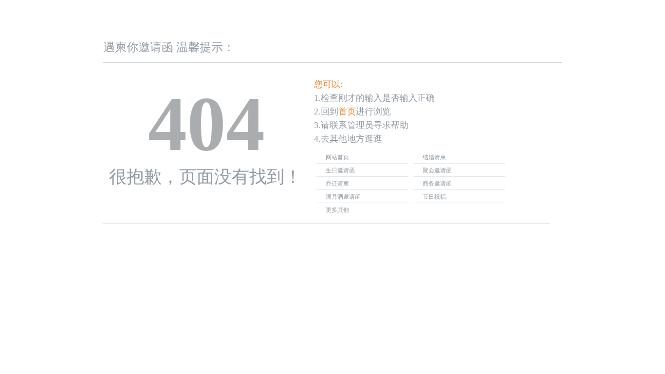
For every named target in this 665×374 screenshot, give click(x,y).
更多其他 (337, 209)
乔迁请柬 (337, 183)
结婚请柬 (434, 157)
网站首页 (337, 157)
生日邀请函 (340, 170)
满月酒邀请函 (343, 196)
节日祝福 (434, 196)
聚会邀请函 (437, 170)
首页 (347, 111)
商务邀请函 (437, 183)
